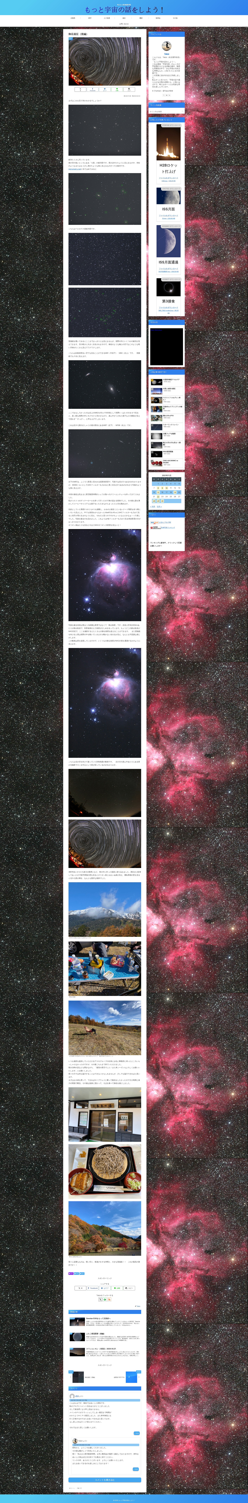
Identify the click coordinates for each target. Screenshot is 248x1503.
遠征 (83, 1273)
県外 (77, 1273)
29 (158, 501)
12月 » (159, 507)
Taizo (166, 54)
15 (158, 492)
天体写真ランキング (168, 527)
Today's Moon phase (156, 330)
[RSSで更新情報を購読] (109, 1299)
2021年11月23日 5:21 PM (79, 1400)
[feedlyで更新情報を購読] (105, 1299)
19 (175, 492)
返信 (137, 1433)
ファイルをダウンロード (168, 179)
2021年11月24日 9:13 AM (82, 1445)
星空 (72, 1273)
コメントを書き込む (105, 1480)
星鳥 (77, 1396)
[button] (129, 89)
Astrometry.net (74, 169)
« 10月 (152, 507)
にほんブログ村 (165, 522)
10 (166, 488)
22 (158, 497)
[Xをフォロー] (100, 1299)
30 (162, 501)
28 (154, 501)
